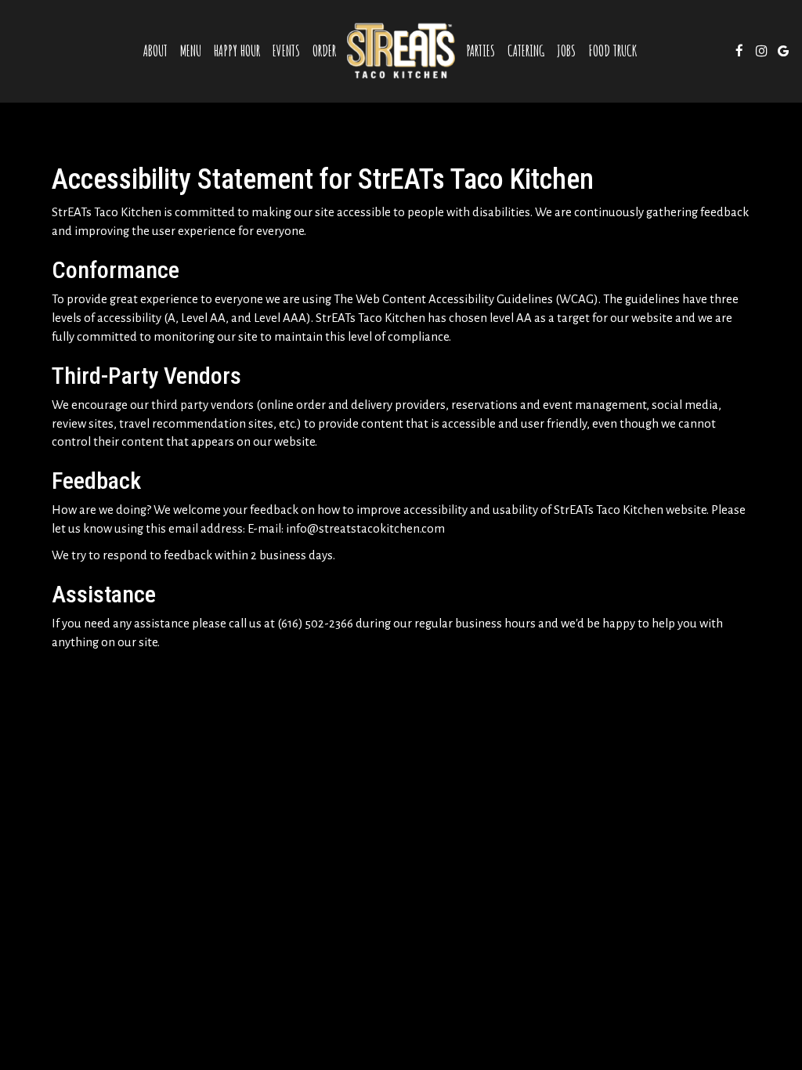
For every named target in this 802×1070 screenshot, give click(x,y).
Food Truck (612, 51)
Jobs (566, 51)
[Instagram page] (761, 50)
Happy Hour (237, 51)
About (155, 51)
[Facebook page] (739, 50)
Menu (190, 51)
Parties (480, 51)
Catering (526, 51)
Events (286, 51)
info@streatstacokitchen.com (365, 528)
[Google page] (783, 50)
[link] (401, 51)
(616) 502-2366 (315, 623)
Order (324, 51)
